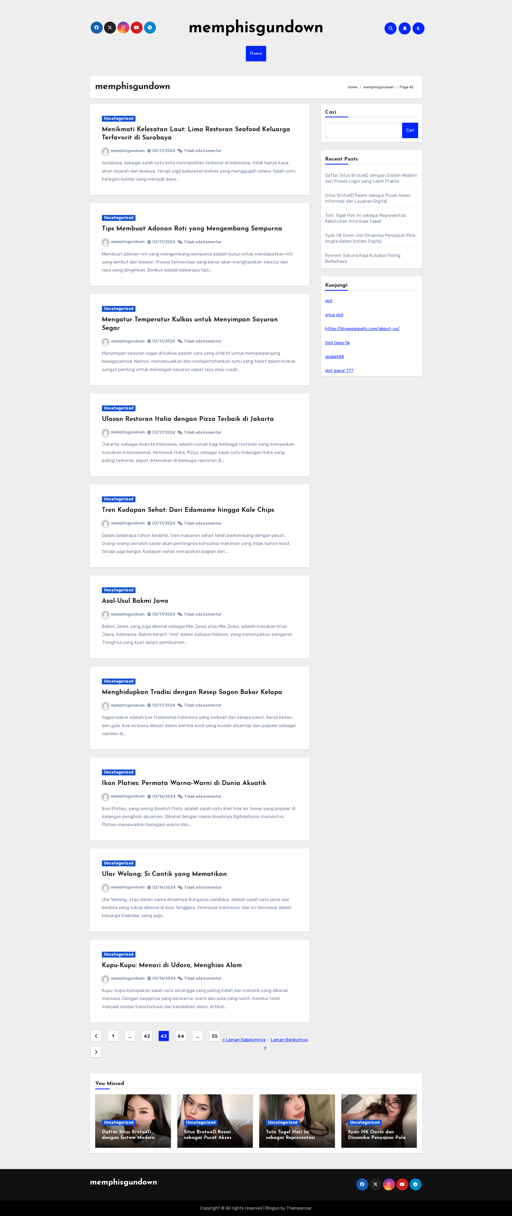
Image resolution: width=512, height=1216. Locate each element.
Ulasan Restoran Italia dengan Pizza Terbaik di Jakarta (188, 419)
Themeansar (298, 1208)
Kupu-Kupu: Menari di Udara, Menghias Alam (172, 965)
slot (329, 300)
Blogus (272, 1208)
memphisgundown (256, 28)
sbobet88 (334, 356)
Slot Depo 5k (337, 342)
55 (214, 1036)
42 (147, 1036)
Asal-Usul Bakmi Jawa (135, 601)
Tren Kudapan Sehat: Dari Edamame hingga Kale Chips (188, 510)
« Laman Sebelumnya (244, 1039)
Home (256, 53)
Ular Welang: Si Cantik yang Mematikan (164, 874)
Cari (331, 112)
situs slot (334, 314)
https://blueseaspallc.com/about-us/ (362, 328)
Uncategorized (118, 118)
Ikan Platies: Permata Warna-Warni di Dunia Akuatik (184, 783)
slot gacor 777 (339, 370)
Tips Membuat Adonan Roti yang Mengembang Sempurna (192, 229)
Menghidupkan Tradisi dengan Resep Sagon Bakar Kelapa (192, 692)
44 (180, 1036)
